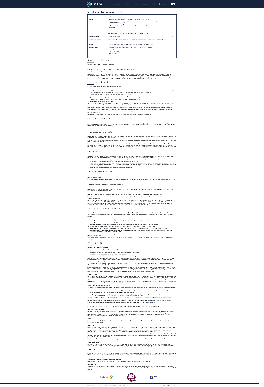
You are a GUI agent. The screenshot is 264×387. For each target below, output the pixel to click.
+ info (173, 16)
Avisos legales (98, 385)
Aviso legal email (90, 385)
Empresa (126, 4)
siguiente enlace (151, 302)
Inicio (107, 4)
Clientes (145, 4)
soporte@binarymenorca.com (104, 72)
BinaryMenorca (173, 385)
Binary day (135, 4)
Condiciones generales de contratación (118, 55)
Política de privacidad (114, 51)
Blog (154, 4)
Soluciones (116, 4)
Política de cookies (114, 53)
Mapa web (125, 385)
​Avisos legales (113, 50)
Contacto (164, 4)
